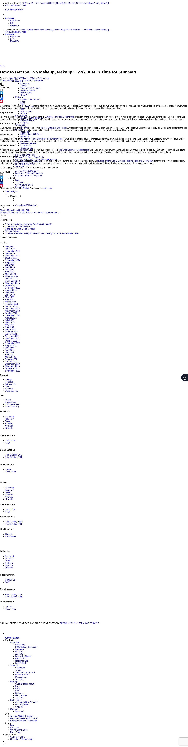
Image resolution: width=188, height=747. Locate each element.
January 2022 (11, 334)
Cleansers (25, 83)
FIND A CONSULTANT (15, 5)
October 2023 (11, 286)
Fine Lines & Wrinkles (25, 155)
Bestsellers (25, 132)
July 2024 (9, 265)
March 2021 (10, 357)
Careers (8, 469)
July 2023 (9, 292)
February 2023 (11, 304)
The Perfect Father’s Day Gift (18, 226)
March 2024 (10, 274)
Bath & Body (21, 663)
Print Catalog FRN (13, 457)
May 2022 (9, 325)
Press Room (10, 472)
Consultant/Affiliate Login (26, 205)
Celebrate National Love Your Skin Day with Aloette (28, 224)
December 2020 (12, 364)
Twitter (8, 421)
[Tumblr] (94, 95)
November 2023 (12, 283)
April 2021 (9, 355)
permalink (47, 188)
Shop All (24, 95)
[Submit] (1, 218)
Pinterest (9, 423)
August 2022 (11, 318)
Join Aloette (10, 384)
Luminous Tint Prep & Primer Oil (59, 117)
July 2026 (9, 246)
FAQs (7, 443)
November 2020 (12, 366)
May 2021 (9, 352)
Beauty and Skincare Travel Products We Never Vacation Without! (30, 212)
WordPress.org (12, 407)
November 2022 (12, 311)
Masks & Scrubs (27, 90)
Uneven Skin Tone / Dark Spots (29, 157)
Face (22, 102)
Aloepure (24, 136)
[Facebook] (94, 98)
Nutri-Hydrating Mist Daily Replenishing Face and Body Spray (125, 161)
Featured (9, 382)
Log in (8, 400)
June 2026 (10, 249)
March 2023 (10, 302)
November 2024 (12, 256)
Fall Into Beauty (12, 231)
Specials (19, 711)
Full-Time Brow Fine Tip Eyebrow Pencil (46, 139)
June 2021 (10, 350)
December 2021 (12, 336)
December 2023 (12, 281)
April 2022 (9, 327)
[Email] (94, 90)
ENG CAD (15, 21)
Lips (17, 691)
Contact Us (10, 440)
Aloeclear (19, 654)
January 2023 (11, 306)
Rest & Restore (22, 705)
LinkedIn (9, 428)
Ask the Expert (12, 638)
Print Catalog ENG (13, 455)
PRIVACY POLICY (68, 623)
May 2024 (9, 269)
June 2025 (10, 253)
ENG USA (10, 18)
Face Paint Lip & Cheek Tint (53, 128)
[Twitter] (94, 92)
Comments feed (12, 404)
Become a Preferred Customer (29, 173)
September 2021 (12, 343)
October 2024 (11, 258)
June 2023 (10, 295)
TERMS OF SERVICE (89, 623)
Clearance (20, 125)
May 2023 (9, 297)
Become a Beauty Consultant (28, 176)
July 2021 (9, 348)
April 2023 (9, 299)
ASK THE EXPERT (14, 10)
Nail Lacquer (26, 111)
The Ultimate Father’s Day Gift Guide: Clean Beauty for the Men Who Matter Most (41, 233)
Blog (17, 180)
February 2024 (11, 276)
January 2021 (11, 362)
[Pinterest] (94, 101)
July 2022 (9, 320)
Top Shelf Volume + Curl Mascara (74, 150)
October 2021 (11, 341)
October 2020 (11, 368)
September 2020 (12, 371)
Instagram (9, 419)
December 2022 (12, 309)
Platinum (19, 652)
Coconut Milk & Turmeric (26, 702)
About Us (19, 182)
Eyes (22, 104)
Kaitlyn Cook (43, 78)
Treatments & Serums (30, 88)
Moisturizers (25, 93)
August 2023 (11, 290)
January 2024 (11, 279)
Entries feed (10, 402)
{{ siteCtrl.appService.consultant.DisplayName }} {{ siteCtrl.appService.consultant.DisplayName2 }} (64, 3)
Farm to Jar (25, 146)
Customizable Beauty (30, 100)
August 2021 (11, 345)
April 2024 (9, 272)
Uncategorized (11, 391)
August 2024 (11, 262)
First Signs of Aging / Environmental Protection (36, 159)
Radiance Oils (26, 148)
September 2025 (12, 251)
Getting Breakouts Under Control (20, 229)
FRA (12, 23)
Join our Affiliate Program (26, 171)
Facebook (9, 417)
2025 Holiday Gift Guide (31, 134)
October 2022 (11, 313)
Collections (15, 642)
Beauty (2, 66)
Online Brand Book (24, 185)
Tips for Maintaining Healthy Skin (15, 210)
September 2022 (12, 315)
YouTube (9, 426)
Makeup (19, 97)
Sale (7, 386)
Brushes (19, 693)
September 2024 (12, 260)
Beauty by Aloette (28, 143)
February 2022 (11, 332)
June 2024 (10, 267)
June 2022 (10, 322)
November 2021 (12, 338)
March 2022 (10, 329)
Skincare (9, 389)
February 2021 (11, 359)
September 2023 (12, 288)
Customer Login (17, 737)
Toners (23, 86)
